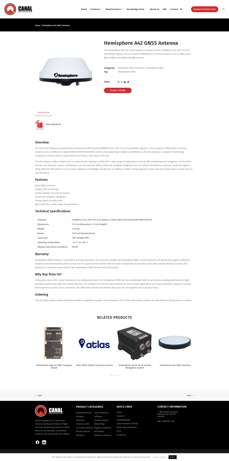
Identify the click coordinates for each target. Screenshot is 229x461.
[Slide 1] (112, 375)
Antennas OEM (82, 424)
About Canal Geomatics (127, 427)
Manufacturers (113, 9)
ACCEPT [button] (172, 457)
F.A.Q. (119, 431)
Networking (99, 424)
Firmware (80, 416)
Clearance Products (102, 435)
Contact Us (121, 435)
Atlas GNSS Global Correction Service (94, 365)
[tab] (43, 113)
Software (98, 416)
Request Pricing (117, 90)
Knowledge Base (135, 9)
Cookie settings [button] (159, 457)
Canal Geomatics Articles (127, 423)
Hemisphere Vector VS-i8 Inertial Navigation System (135, 366)
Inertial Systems (101, 420)
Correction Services (84, 428)
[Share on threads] (118, 82)
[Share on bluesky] (124, 82)
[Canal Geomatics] (18, 9)
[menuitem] (84, 9)
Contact (174, 9)
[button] (224, 9)
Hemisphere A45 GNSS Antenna (175, 365)
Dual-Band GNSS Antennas (131, 68)
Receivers (80, 435)
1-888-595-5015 (167, 421)
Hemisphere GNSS (154, 68)
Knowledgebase (124, 420)
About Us (154, 9)
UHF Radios (99, 431)
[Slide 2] (114, 375)
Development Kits (84, 413)
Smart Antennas (101, 413)
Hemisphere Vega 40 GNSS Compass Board (54, 366)
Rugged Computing (102, 428)
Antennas (80, 420)
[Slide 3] (117, 375)
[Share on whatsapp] (121, 82)
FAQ (165, 9)
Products (95, 9)
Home (84, 9)
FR (181, 9)
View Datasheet (53, 124)
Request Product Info (205, 9)
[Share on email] (127, 82)
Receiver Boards (83, 431)
